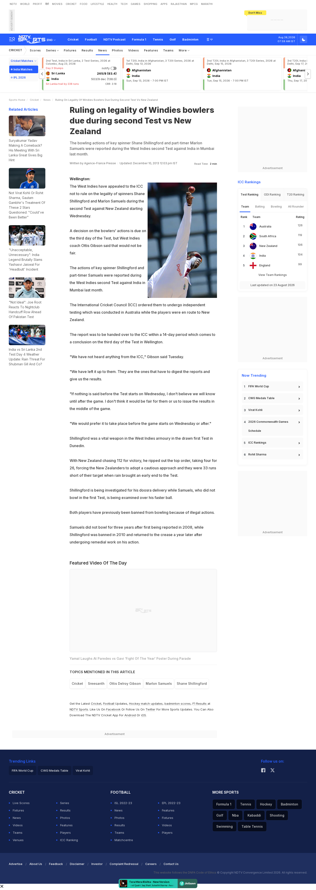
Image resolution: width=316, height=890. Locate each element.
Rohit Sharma (257, 454)
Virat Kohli (255, 410)
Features (151, 50)
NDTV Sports (79, 709)
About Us (35, 864)
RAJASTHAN (179, 4)
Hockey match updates (146, 703)
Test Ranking (249, 194)
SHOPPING (150, 4)
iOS (143, 715)
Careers (151, 864)
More (183, 50)
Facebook (113, 709)
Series (51, 50)
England (264, 265)
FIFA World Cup (258, 386)
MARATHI (207, 4)
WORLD (25, 4)
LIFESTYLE (97, 4)
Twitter (150, 709)
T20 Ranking (295, 194)
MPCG (194, 4)
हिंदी (47, 4)
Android (130, 715)
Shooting (277, 815)
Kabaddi (254, 815)
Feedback (56, 864)
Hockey (266, 804)
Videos (133, 50)
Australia (265, 226)
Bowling (276, 206)
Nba (235, 815)
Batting (260, 206)
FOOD (83, 4)
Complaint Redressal (124, 864)
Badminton (190, 39)
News (102, 50)
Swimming (224, 826)
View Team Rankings (272, 275)
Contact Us (171, 864)
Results (87, 50)
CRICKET (71, 4)
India (262, 255)
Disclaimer (77, 864)
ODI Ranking (272, 194)
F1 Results (200, 703)
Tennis (158, 39)
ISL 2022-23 (123, 803)
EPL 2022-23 (171, 803)
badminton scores (177, 703)
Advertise (15, 864)
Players (65, 832)
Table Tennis (252, 826)
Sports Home (17, 99)
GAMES (135, 4)
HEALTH (112, 4)
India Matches (22, 69)
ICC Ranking (69, 840)
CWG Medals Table (261, 398)
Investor (97, 864)
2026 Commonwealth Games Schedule (268, 426)
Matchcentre (124, 840)
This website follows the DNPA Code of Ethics (185, 872)
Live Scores (21, 803)
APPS (164, 4)
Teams (168, 50)
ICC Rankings (257, 442)
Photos (117, 50)
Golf (173, 39)
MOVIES (57, 4)
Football (91, 39)
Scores (35, 50)
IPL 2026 (19, 77)
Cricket (73, 39)
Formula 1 (139, 39)
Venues (18, 840)
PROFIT (37, 4)
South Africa (267, 236)
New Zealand (268, 246)
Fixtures (70, 50)
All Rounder (296, 206)
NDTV (13, 4)
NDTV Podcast (114, 39)
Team (245, 206)
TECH (124, 4)
